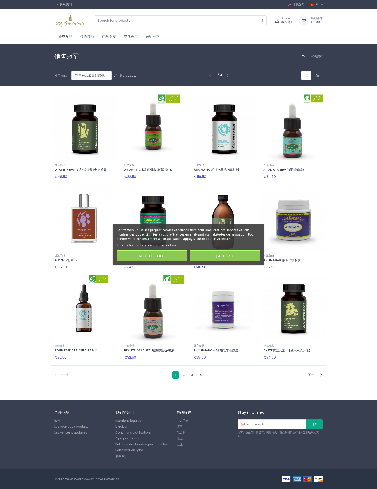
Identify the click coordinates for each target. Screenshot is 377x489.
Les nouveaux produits (71, 426)
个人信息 (183, 420)
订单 (180, 426)
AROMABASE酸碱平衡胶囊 (282, 260)
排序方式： (62, 75)
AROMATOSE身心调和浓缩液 (283, 169)
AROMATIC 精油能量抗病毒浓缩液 (148, 169)
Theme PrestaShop (106, 479)
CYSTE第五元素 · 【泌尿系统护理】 (287, 350)
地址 (180, 438)
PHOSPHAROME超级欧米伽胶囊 (216, 350)
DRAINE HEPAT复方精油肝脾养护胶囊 (80, 169)
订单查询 (298, 4)
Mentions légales (128, 420)
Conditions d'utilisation (132, 432)
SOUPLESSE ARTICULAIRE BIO (76, 350)
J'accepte (225, 255)
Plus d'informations (131, 245)
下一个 (313, 374)
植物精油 (87, 36)
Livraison (121, 426)
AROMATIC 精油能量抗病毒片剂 (216, 169)
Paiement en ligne (129, 450)
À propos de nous (128, 438)
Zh (317, 4)
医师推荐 (152, 36)
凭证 (180, 444)
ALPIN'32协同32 (66, 260)
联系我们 (66, 4)
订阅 (314, 424)
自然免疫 (109, 36)
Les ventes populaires (70, 432)
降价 (57, 420)
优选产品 (60, 255)
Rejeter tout (152, 255)
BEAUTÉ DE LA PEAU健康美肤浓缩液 (149, 350)
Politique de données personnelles (141, 444)
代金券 (181, 432)
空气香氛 (131, 36)
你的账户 (184, 412)
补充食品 (65, 36)
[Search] (262, 20)
